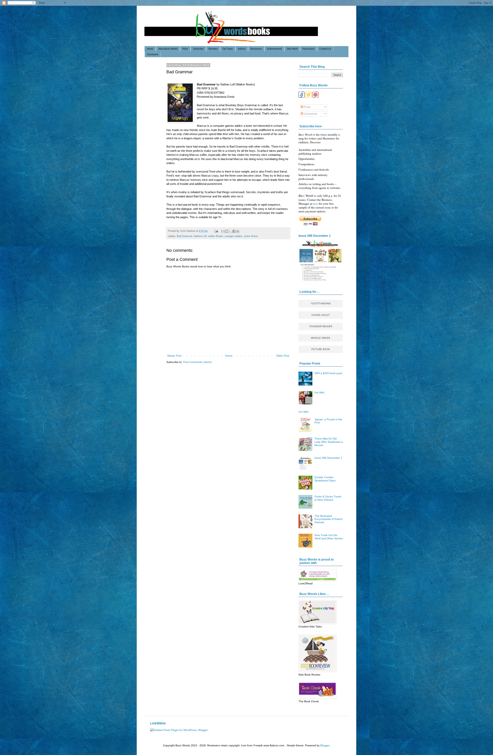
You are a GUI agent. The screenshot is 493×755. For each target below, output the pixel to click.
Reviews (213, 49)
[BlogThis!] (227, 231)
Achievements (274, 49)
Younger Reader (320, 326)
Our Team (228, 49)
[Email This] (223, 231)
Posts (307, 106)
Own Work (292, 49)
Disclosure (152, 54)
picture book (320, 349)
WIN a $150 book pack (328, 373)
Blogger (325, 745)
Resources (256, 49)
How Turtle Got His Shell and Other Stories (328, 537)
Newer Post (174, 355)
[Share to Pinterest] (238, 231)
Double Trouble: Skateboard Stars (325, 479)
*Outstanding (321, 303)
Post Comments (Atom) (197, 362)
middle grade (320, 338)
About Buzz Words (168, 49)
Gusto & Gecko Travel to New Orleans (327, 498)
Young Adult (320, 315)
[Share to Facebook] (234, 231)
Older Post (282, 355)
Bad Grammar (184, 236)
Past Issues (308, 49)
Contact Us (325, 49)
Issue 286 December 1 (314, 235)
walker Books (215, 236)
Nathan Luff (200, 236)
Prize (185, 49)
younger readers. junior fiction (241, 236)
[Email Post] (216, 231)
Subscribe (198, 49)
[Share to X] (230, 231)
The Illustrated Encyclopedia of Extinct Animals (328, 519)
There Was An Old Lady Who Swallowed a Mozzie (328, 442)
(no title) (319, 392)
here (316, 203)
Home (150, 49)
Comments (310, 113)
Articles (242, 49)
